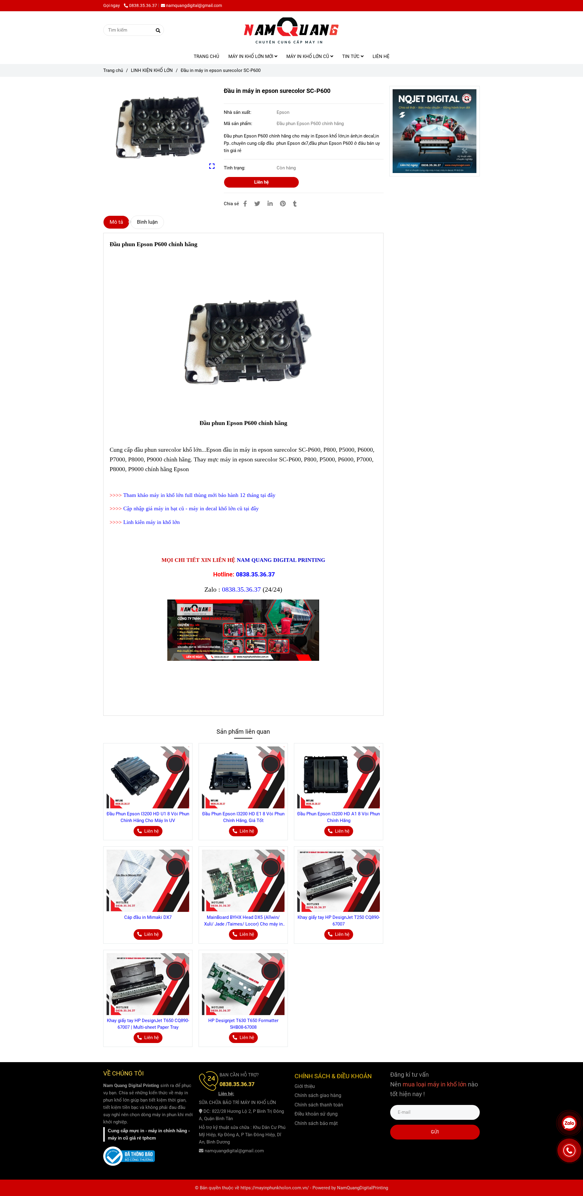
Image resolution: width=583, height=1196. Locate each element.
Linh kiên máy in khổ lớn (151, 522)
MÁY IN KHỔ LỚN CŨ (308, 56)
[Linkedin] (270, 203)
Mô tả (116, 222)
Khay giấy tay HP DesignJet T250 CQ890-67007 (339, 921)
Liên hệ (261, 182)
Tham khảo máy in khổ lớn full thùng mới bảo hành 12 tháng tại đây (199, 495)
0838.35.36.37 (143, 5)
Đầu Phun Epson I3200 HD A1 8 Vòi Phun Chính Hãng (338, 817)
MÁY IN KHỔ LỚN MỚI (251, 56)
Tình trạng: (235, 168)
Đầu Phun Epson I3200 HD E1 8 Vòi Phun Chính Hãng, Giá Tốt (243, 817)
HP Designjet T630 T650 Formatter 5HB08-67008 (243, 1024)
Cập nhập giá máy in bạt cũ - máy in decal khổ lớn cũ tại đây (191, 508)
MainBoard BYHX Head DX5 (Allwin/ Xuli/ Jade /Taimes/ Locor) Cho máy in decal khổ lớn (243, 921)
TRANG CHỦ (206, 56)
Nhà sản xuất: (238, 112)
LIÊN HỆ (381, 56)
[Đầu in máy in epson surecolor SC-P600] (291, 30)
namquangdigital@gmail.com (194, 5)
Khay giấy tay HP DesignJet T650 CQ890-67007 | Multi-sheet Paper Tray (148, 1024)
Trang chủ (113, 70)
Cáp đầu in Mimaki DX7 (148, 917)
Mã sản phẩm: (239, 123)
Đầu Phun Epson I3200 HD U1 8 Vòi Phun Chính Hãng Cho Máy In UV (148, 817)
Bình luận (147, 222)
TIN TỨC (351, 56)
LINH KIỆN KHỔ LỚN (152, 70)
